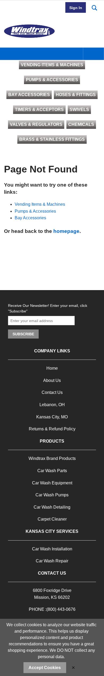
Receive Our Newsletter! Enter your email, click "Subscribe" (47, 308)
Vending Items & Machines (40, 204)
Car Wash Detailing (52, 507)
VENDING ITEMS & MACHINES (52, 65)
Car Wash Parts (52, 470)
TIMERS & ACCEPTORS (39, 109)
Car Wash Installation (52, 549)
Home (52, 368)
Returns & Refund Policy (52, 429)
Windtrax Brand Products (52, 458)
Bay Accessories (30, 218)
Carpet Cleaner (52, 519)
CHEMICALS (81, 124)
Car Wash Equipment (52, 483)
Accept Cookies (45, 667)
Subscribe (23, 334)
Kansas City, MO (52, 417)
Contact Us (52, 392)
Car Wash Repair (52, 561)
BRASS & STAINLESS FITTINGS (52, 139)
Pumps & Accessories (35, 211)
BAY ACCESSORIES (29, 94)
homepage (66, 231)
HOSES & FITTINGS (76, 94)
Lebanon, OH (52, 404)
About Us (52, 380)
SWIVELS (79, 109)
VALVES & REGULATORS (36, 124)
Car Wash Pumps (52, 495)
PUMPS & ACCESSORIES (52, 79)
